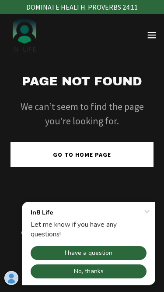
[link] (24, 35)
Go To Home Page (82, 154)
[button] (152, 35)
